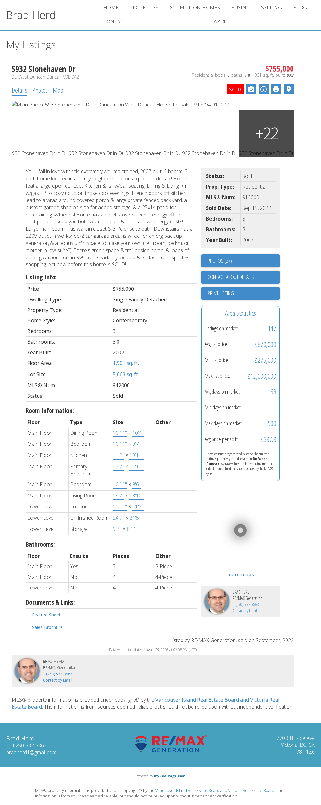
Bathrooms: (40, 544)
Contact (114, 21)
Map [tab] (58, 90)
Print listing (221, 293)
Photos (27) (220, 260)
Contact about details (231, 277)
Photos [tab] (40, 90)
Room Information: (50, 410)
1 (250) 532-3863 (246, 604)
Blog (300, 7)
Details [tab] (19, 90)
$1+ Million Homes (195, 7)
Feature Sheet (46, 615)
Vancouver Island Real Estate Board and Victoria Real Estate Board (214, 790)
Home (110, 7)
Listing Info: (41, 277)
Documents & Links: (50, 602)
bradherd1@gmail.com (31, 752)
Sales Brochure (47, 627)
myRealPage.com (169, 775)
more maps (240, 574)
